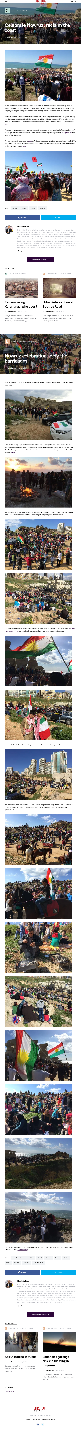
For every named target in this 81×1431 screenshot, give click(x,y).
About (28, 1419)
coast (40, 1258)
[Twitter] (42, 1424)
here (6, 124)
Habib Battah (11, 37)
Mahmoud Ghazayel (45, 1415)
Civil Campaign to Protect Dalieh (23, 1258)
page (30, 141)
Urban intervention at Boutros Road (58, 304)
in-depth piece (66, 132)
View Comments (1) (39, 260)
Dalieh (24, 208)
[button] (75, 1)
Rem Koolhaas (38, 1263)
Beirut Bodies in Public (20, 1357)
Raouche (42, 208)
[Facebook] (37, 1424)
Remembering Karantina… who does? (21, 304)
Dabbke (48, 1258)
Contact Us (36, 1419)
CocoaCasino (9, 1391)
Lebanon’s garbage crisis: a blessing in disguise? (56, 1361)
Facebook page (23, 1250)
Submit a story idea (48, 1419)
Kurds (8, 1263)
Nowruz (33, 208)
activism (15, 208)
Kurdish (66, 1258)
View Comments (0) (39, 1314)
